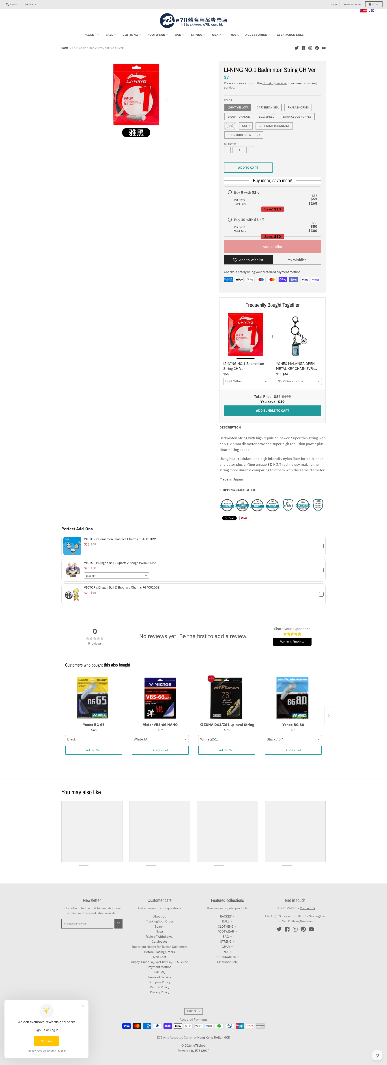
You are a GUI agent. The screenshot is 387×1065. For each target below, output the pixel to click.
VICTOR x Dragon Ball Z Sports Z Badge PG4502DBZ (120, 563)
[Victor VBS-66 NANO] (160, 697)
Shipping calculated (237, 490)
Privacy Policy (159, 992)
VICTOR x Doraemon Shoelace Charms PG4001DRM (120, 539)
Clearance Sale (227, 962)
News (160, 931)
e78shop (199, 1045)
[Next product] (328, 715)
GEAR (226, 947)
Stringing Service (274, 83)
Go (118, 923)
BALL (225, 921)
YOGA (227, 952)
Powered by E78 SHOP (193, 1051)
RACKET (226, 916)
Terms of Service (159, 977)
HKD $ (29, 4)
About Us (159, 916)
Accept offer (272, 246)
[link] (246, 336)
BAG (226, 937)
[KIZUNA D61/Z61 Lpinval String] (226, 697)
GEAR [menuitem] (216, 35)
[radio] (272, 198)
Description (230, 427)
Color (228, 100)
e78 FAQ (160, 972)
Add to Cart (94, 750)
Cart (375, 4)
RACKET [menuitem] (90, 35)
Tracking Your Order (159, 921)
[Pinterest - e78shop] (317, 48)
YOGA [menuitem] (234, 35)
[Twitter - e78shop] (297, 48)
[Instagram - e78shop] (310, 48)
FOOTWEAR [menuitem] (156, 35)
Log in (333, 4)
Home (65, 48)
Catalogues (160, 941)
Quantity (230, 144)
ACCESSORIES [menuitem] (256, 35)
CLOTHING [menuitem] (130, 35)
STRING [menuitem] (196, 35)
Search (159, 926)
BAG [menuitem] (178, 35)
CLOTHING (226, 926)
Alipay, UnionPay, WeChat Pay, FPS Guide (159, 962)
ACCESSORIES (225, 957)
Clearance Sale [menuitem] (290, 35)
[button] (193, 546)
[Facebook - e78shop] (303, 48)
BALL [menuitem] (109, 35)
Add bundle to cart (272, 411)
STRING (226, 941)
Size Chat (159, 957)
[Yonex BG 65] (93, 697)
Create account (352, 4)
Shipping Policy (159, 982)
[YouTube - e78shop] (324, 48)
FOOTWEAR (225, 931)
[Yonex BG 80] (293, 697)
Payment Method (160, 967)
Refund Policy (159, 987)
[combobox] (246, 381)
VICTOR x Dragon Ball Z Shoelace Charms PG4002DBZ (121, 587)
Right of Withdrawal (159, 937)
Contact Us (307, 908)
